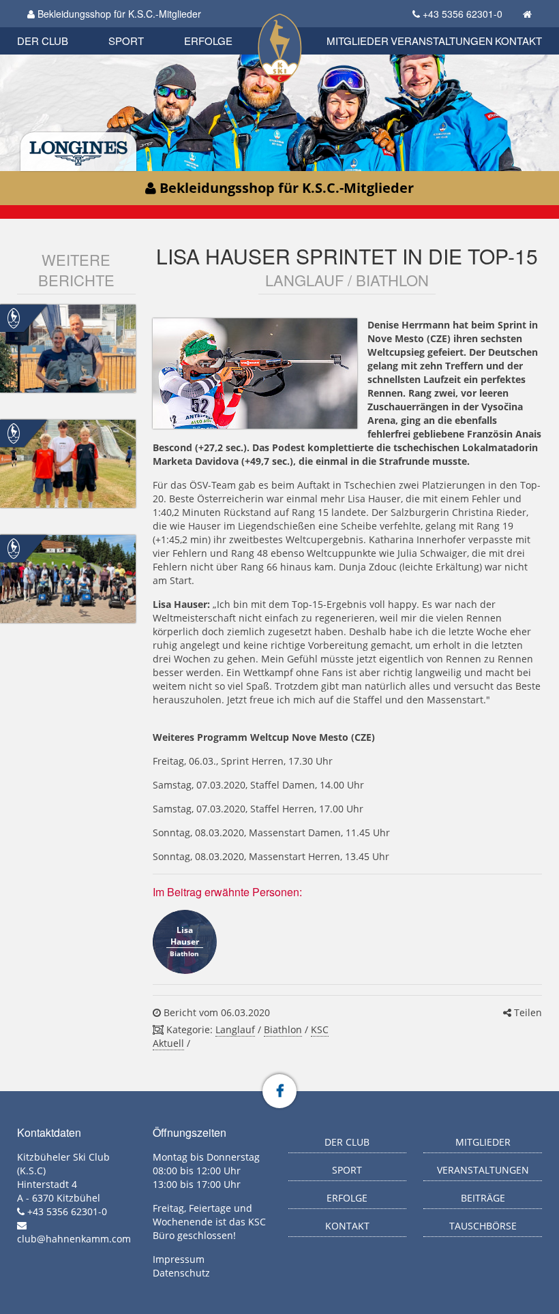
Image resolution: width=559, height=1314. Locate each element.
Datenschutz (181, 1272)
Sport (126, 40)
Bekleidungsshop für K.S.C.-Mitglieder (118, 13)
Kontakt (518, 40)
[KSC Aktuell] (13, 317)
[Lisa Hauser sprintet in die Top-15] (255, 373)
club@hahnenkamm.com (74, 1238)
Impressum (179, 1259)
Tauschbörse (483, 1225)
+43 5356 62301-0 (462, 13)
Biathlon (283, 1029)
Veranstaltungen (442, 40)
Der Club (42, 40)
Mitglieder (358, 40)
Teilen (526, 1012)
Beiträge (483, 1197)
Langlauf (235, 1029)
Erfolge (208, 40)
